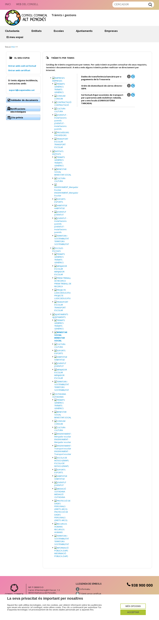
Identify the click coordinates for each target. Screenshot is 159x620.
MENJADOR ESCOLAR (59, 273)
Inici (8, 4)
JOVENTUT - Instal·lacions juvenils (60, 126)
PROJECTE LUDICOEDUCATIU (62, 297)
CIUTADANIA (58, 396)
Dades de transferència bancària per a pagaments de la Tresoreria (101, 78)
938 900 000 (142, 585)
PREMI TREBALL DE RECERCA (62, 285)
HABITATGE (59, 208)
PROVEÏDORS (60, 135)
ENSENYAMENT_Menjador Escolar (66, 194)
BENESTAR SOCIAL (62, 174)
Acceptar (133, 612)
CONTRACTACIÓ (61, 105)
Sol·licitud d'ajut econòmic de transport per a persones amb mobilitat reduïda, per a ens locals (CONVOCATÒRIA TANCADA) (102, 99)
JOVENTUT (59, 214)
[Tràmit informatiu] (129, 77)
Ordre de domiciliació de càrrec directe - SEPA (102, 87)
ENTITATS (56, 154)
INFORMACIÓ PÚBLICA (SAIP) (61, 555)
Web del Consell (27, 4)
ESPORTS (58, 202)
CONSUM (58, 98)
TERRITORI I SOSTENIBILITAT (61, 243)
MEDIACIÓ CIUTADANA (59, 496)
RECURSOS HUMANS (59, 531)
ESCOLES (56, 251)
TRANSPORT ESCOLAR (60, 146)
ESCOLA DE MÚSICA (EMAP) (61, 464)
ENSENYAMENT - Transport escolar (62, 453)
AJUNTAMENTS (59, 317)
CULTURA (58, 111)
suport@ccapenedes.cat (22, 90)
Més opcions (133, 606)
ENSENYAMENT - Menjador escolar (62, 441)
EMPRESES (57, 80)
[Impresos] (133, 77)
